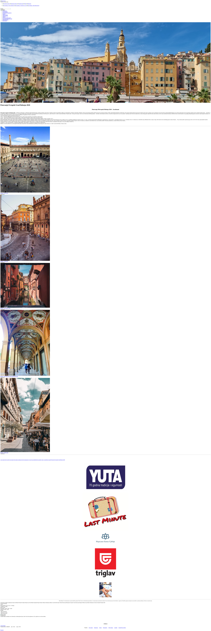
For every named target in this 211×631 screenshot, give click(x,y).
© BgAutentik (2, 625)
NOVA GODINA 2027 (7, 17)
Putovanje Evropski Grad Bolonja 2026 (58, 459)
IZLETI (4, 13)
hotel (23, 459)
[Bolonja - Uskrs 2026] (25, 192)
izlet (5, 459)
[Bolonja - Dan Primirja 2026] (25, 307)
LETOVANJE (5, 11)
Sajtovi (100, 627)
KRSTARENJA (5, 19)
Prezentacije (105, 627)
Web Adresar (110, 627)
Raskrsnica (96, 627)
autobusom (20, 459)
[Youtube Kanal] (20, 3)
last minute (12, 459)
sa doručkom (46, 459)
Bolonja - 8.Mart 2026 (4, 452)
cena (1, 459)
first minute (16, 459)
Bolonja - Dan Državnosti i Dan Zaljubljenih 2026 (9, 376)
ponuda (3, 459)
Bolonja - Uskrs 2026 (4, 193)
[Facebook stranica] (6, 3)
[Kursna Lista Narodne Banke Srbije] (105, 542)
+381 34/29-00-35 (11, 5)
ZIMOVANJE (5, 14)
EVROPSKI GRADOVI (7, 12)
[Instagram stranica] (13, 3)
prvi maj (29, 459)
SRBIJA (4, 16)
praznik (49, 459)
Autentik (115, 627)
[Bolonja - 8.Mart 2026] (25, 451)
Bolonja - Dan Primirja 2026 (5, 308)
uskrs (42, 459)
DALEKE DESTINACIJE (7, 18)
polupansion (26, 459)
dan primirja (39, 459)
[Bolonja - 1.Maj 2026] (25, 260)
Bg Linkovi (91, 627)
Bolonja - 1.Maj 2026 (4, 261)
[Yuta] (105, 490)
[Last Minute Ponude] (105, 530)
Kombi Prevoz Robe (122, 627)
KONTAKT (5, 20)
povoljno (8, 459)
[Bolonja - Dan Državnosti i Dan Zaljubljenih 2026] (25, 375)
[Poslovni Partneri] (105, 596)
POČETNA (5, 10)
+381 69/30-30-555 (35, 5)
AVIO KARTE (5, 15)
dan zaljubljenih (34, 459)
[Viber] (24, 3)
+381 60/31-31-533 (23, 5)
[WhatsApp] (28, 3)
